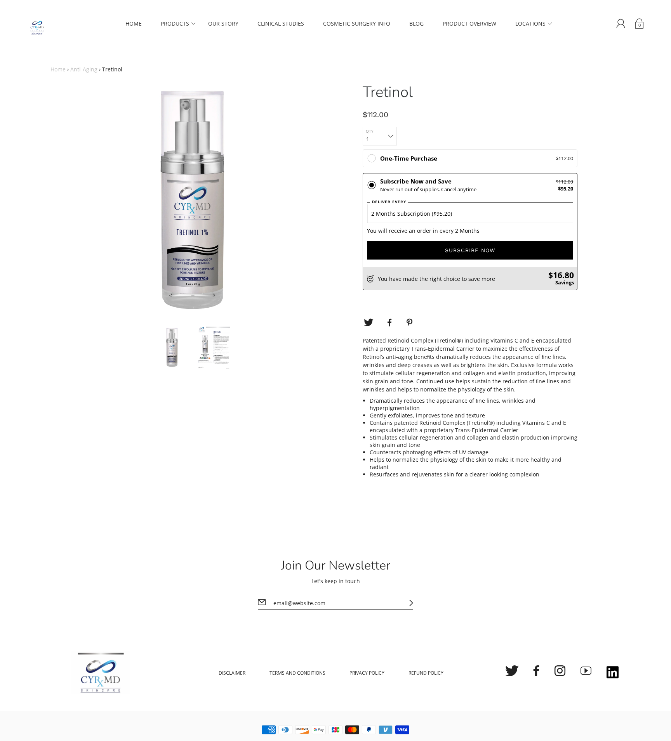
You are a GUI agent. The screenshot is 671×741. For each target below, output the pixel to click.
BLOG (416, 23)
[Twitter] (368, 323)
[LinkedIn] (613, 673)
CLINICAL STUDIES (280, 23)
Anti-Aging (83, 69)
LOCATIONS (530, 23)
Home (58, 69)
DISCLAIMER (232, 673)
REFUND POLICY (426, 673)
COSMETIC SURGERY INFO (356, 23)
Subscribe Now (470, 250)
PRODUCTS (175, 23)
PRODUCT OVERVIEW (469, 23)
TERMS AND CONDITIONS (297, 673)
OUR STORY (223, 23)
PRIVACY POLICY (366, 673)
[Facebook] (389, 323)
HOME (133, 23)
